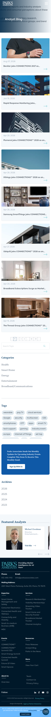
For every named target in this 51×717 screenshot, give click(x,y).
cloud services (34, 413)
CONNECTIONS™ (8, 644)
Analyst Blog (31, 648)
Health (5, 364)
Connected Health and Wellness (11, 613)
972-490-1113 (6, 578)
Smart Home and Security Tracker (33, 614)
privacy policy (32, 710)
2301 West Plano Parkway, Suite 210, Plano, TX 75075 (23, 586)
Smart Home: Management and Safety (9, 602)
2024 (4, 500)
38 (31, 339)
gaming (24, 429)
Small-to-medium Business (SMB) (9, 625)
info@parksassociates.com (26, 578)
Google (6, 418)
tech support (9, 429)
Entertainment (9, 381)
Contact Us (31, 680)
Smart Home (8, 370)
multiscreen (32, 418)
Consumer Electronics (10, 608)
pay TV (20, 413)
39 (36, 339)
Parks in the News (33, 651)
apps (31, 423)
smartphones (9, 423)
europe (6, 434)
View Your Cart (32, 665)
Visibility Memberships (35, 603)
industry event (39, 429)
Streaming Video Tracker (33, 608)
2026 (4, 489)
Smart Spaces (7, 667)
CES (44, 418)
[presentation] (40, 555)
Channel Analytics (33, 624)
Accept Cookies (25, 714)
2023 (4, 505)
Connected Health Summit (9, 659)
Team (28, 676)
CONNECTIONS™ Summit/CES (8, 649)
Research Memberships (36, 599)
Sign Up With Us (16, 467)
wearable (7, 413)
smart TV (42, 423)
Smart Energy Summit (10, 654)
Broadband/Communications (17, 386)
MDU (3, 629)
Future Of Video (8, 663)
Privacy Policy (32, 683)
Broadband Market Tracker (34, 620)
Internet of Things (23, 434)
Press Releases (32, 644)
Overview (5, 682)
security (18, 418)
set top (39, 434)
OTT (22, 423)
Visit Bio (28, 545)
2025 (4, 494)
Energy (5, 375)
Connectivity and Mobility (8, 619)
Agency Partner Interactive (32, 704)
